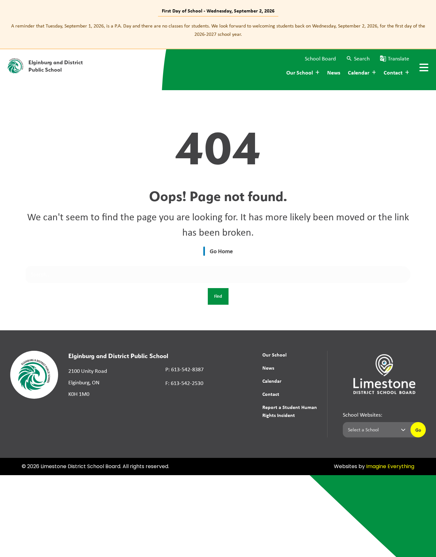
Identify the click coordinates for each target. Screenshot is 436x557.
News (333, 72)
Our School (274, 354)
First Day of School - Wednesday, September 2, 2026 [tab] (218, 10)
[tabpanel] (218, 30)
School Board (320, 58)
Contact (270, 393)
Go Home (221, 251)
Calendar (272, 380)
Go (418, 429)
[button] (358, 58)
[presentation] (423, 67)
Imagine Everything (390, 466)
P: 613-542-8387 (184, 369)
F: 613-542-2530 (184, 383)
